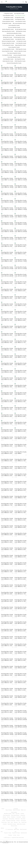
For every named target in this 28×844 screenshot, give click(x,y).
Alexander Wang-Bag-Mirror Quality (14, 63)
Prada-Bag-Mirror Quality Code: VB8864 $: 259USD (21, 149)
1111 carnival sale (9, 829)
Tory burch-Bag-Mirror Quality (14, 27)
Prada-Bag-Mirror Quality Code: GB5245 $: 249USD (20, 681)
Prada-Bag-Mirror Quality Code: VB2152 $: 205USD (7, 238)
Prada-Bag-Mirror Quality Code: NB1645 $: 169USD (20, 423)
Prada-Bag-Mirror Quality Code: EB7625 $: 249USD (21, 763)
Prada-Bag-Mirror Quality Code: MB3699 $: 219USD (7, 578)
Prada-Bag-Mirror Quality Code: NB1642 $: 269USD (7, 415)
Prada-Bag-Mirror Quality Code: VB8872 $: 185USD (21, 179)
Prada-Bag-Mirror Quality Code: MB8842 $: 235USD (7, 460)
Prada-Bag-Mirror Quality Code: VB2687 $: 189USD (7, 230)
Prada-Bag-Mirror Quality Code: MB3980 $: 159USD (7, 548)
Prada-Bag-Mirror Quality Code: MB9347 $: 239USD (20, 437)
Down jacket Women (15, 815)
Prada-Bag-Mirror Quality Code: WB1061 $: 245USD (7, 97)
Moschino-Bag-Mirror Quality (20, 51)
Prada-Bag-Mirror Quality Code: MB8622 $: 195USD (7, 482)
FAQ (1, 831)
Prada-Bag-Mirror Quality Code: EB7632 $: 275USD (21, 741)
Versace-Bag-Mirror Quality (7, 51)
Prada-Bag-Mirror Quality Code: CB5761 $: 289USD (7, 312)
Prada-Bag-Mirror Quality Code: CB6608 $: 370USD (7, 282)
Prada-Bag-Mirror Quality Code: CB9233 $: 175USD (20, 238)
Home (3, 808)
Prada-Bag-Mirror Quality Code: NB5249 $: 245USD (20, 349)
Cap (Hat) (17, 813)
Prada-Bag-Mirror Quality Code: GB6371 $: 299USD (7, 667)
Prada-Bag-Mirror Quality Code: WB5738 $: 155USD (20, 75)
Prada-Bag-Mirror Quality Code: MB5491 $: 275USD (7, 526)
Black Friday (16, 829)
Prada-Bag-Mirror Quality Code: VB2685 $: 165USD (7, 223)
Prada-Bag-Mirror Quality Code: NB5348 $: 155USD (7, 341)
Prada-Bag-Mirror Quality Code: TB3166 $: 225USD (21, 68)
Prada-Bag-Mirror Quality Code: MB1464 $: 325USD (7, 600)
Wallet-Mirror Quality (12, 824)
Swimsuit (16, 822)
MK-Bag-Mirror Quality (7, 37)
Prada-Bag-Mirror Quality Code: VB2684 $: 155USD (21, 216)
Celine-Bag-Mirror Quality (8, 19)
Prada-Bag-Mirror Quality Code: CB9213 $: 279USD (7, 245)
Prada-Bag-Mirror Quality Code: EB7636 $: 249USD (21, 755)
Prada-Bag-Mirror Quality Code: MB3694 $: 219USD (20, 556)
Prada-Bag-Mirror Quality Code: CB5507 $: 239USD (20, 704)
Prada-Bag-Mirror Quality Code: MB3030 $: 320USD (7, 585)
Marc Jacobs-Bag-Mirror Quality (19, 23)
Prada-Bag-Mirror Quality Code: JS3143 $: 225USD (21, 275)
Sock (12, 822)
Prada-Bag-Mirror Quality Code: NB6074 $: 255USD (7, 334)
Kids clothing (11, 818)
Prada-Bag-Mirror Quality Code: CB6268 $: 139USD (7, 290)
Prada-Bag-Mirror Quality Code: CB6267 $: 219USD (20, 304)
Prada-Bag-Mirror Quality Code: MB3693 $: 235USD (7, 556)
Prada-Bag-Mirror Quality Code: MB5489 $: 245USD (7, 519)
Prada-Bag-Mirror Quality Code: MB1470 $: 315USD (7, 615)
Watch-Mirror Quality (21, 824)
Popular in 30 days (16, 832)
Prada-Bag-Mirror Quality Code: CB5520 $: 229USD (7, 704)
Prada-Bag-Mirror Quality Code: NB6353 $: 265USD (20, 319)
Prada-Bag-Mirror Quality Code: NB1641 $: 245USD (20, 408)
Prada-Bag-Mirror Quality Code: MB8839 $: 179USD (20, 445)
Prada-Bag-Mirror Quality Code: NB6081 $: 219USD (7, 327)
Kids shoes (17, 818)
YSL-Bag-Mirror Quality (19, 17)
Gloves (8, 817)
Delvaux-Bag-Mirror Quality (14, 47)
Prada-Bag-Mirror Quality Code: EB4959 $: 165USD (7, 785)
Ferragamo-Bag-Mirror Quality (8, 43)
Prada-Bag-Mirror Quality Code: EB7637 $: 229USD (7, 763)
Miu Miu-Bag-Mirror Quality (20, 29)
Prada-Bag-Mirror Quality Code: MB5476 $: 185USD (20, 511)
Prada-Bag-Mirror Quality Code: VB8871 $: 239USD (7, 179)
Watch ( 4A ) (23, 810)
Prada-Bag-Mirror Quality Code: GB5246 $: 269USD (7, 689)
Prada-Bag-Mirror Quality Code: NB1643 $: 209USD (20, 415)
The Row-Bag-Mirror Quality (8, 45)
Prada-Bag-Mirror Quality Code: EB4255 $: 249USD (21, 785)
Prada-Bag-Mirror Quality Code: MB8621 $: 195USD (20, 474)
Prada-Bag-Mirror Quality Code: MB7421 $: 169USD (20, 482)
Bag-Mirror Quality (7, 813)
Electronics (23, 815)
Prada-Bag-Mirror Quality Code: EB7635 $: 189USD (7, 755)
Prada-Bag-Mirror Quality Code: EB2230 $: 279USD (7, 792)
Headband (13, 817)
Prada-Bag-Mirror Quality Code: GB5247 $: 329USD (20, 689)
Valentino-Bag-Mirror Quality (8, 29)
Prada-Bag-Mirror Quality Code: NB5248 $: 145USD (7, 349)
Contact (14, 835)
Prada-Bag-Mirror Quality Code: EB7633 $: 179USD (7, 748)
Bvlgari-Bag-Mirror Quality (20, 45)
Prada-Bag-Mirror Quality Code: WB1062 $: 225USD (20, 97)
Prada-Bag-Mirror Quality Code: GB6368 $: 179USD (20, 652)
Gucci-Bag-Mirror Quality (19, 13)
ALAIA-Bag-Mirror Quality (8, 59)
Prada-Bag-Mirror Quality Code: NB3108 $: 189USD (7, 408)
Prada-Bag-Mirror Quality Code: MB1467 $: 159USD (20, 600)
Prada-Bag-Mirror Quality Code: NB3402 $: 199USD (20, 400)
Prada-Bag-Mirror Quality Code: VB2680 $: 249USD (21, 201)
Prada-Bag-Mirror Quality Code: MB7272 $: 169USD (7, 489)
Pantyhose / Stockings (10, 820)
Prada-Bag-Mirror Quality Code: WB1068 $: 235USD (20, 119)
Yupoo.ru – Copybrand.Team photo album (15, 837)
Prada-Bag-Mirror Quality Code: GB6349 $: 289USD (20, 667)
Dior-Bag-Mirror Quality (8, 17)
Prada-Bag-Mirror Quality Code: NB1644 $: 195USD (7, 423)
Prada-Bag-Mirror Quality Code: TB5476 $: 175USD (7, 68)
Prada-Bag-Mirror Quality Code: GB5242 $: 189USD (7, 696)
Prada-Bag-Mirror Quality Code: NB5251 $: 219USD (20, 356)
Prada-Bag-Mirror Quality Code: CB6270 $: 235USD (7, 297)
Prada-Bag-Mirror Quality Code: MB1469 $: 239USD (20, 607)
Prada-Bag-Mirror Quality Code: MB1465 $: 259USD (7, 630)
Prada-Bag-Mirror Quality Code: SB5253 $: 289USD (21, 127)
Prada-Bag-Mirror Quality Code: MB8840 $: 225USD (7, 452)
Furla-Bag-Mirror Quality (7, 55)
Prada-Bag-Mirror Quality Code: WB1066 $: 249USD (20, 112)
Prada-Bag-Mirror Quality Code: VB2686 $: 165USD (21, 223)
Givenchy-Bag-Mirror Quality (8, 35)
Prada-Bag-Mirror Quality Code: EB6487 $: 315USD (21, 770)
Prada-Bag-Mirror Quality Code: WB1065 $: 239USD (7, 112)
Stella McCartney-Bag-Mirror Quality (14, 33)
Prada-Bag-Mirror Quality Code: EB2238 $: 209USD (21, 792)
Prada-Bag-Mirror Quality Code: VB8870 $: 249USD (21, 171)
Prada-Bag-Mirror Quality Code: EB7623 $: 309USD (21, 711)
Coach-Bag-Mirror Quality (21, 43)
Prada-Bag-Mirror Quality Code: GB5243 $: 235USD (20, 674)
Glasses (4, 817)
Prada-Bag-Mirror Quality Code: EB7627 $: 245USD (7, 726)
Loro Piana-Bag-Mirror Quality (8, 49)
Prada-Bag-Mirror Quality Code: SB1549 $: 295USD (21, 134)
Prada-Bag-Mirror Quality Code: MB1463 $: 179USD (20, 593)
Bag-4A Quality (9, 810)
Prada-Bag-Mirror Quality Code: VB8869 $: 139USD (7, 171)
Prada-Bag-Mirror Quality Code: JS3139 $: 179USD (21, 260)
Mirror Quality (14, 812)
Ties (19, 822)
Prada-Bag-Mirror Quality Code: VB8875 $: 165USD (7, 193)
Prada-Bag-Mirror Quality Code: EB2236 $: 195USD (21, 800)
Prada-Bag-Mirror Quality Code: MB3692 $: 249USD (20, 548)
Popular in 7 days (7, 832)
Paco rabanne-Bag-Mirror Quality (14, 53)
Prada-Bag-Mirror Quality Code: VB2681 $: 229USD (7, 208)
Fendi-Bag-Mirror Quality (20, 19)
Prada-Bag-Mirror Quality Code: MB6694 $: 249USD (7, 497)
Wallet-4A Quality (16, 810)
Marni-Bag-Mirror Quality (20, 59)
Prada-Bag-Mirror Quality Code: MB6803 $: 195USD (20, 497)
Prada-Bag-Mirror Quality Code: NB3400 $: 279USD (20, 393)
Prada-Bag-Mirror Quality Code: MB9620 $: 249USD (7, 437)
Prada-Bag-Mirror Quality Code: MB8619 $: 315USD (20, 467)
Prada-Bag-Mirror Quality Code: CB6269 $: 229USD (20, 290)
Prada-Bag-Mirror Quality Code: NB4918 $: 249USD (20, 371)
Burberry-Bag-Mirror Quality (8, 21)
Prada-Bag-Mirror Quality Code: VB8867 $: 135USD (7, 164)
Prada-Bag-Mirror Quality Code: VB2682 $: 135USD (21, 208)
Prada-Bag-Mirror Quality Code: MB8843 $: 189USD (20, 460)
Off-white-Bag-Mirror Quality (19, 37)
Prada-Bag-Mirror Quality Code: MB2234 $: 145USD (20, 585)
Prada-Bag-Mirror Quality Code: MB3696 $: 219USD (20, 563)
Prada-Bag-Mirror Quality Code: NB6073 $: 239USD (20, 327)
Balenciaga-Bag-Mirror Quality (8, 31)
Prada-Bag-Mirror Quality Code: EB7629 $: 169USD (7, 733)
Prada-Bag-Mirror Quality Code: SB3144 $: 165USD (7, 134)
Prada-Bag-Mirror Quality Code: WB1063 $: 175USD (7, 105)
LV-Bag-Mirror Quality (8, 13)
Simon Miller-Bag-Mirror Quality (14, 57)
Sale (16, 828)
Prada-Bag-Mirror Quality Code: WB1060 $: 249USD (20, 90)
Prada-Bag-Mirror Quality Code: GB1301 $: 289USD (7, 711)
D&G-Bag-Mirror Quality (20, 35)
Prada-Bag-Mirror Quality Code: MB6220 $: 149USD (20, 504)
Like (15, 831)
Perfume (18, 820)
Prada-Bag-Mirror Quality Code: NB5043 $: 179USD (20, 378)
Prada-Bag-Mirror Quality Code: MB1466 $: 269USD (20, 630)
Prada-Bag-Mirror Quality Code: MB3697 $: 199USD (7, 570)
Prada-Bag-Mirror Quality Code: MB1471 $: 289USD (20, 615)
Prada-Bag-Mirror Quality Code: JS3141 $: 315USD (21, 267)
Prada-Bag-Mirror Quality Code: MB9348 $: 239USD (7, 445)
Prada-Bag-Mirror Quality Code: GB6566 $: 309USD (20, 644)
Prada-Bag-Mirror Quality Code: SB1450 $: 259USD (7, 142)
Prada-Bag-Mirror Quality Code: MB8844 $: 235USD (7, 467)
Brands (2, 828)
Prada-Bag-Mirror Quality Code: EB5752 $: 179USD (7, 777)
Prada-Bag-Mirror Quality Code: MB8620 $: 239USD (7, 474)
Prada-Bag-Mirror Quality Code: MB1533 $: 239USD (20, 622)
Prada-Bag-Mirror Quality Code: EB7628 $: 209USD (21, 726)
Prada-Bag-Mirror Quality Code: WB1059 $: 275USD (7, 90)
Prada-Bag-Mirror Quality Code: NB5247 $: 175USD (20, 341)
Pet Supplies (23, 820)
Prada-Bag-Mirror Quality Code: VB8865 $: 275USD (7, 156)
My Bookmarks (24, 832)
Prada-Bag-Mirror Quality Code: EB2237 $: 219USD (7, 800)
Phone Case (4, 822)
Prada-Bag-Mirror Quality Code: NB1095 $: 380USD (7, 430)
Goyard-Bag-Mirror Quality (8, 39)
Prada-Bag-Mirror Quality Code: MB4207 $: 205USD (20, 541)
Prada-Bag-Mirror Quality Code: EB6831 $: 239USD (7, 770)
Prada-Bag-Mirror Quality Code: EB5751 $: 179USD (21, 777)
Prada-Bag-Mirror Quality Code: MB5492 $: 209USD (20, 526)
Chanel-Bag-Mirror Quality (8, 15)
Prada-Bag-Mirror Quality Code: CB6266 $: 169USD (20, 282)
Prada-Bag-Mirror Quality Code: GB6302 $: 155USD (7, 674)
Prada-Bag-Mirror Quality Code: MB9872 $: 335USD (20, 430)
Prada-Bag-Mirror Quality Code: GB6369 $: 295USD (7, 659)
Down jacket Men (6, 815)
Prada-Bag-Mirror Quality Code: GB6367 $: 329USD (7, 652)
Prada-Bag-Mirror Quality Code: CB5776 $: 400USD (20, 312)
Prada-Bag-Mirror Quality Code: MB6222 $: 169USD (7, 511)
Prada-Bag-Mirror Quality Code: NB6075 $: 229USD (20, 334)
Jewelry (23, 817)
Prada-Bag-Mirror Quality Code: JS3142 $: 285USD (7, 275)
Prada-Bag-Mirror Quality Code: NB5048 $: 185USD (7, 386)
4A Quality (16, 808)
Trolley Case (23, 822)
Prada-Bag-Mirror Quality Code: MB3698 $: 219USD (20, 570)
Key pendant (5, 818)
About (18, 835)
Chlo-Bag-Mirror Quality (21, 41)
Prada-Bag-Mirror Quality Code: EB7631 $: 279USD (7, 741)
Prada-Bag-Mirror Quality (20, 15)
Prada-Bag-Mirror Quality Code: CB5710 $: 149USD (7, 319)
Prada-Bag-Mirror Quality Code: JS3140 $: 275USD (7, 267)
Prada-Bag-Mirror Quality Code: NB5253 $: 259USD (7, 363)
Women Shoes (14, 825)
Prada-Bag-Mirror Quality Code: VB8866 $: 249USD (21, 156)
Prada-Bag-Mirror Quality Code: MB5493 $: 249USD (7, 534)
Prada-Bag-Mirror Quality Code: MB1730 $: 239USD (7, 593)
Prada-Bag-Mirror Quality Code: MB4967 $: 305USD (7, 541)
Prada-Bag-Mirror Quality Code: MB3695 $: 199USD (7, 563)
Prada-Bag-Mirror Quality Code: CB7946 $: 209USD (7, 253)
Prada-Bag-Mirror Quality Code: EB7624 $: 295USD (7, 718)
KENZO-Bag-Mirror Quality (20, 61)
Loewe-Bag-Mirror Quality (20, 21)
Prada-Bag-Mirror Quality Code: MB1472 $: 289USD (7, 622)
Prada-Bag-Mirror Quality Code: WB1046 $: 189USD (7, 75)
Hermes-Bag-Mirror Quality (14, 25)
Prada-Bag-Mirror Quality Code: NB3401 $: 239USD (7, 400)
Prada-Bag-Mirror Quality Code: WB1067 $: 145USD (7, 119)
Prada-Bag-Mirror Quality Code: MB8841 (20, 452)
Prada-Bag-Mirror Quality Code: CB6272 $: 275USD (7, 304)
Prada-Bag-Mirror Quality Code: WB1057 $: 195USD (7, 83)
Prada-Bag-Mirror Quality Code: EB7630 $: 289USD (21, 733)
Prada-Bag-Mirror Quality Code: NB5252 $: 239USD (7, 371)
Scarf (9, 822)
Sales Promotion (23, 829)
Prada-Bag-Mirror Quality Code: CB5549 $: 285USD (20, 696)
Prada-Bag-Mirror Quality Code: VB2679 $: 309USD (21, 230)
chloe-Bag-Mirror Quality (20, 39)
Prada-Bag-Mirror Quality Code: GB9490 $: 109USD (7, 637)
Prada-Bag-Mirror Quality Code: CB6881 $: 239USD (7, 260)
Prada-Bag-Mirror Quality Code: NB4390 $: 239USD (20, 386)
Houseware (18, 817)
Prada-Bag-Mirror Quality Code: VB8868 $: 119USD (21, 164)
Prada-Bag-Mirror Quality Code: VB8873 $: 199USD (7, 186)
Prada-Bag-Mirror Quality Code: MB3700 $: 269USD (20, 578)
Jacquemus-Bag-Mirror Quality (19, 55)
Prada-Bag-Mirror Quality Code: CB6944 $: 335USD (20, 253)
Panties (3, 820)
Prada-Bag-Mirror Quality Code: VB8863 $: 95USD (7, 149)
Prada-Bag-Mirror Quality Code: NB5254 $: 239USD (20, 363)
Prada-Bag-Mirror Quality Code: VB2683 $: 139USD (7, 216)
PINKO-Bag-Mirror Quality (21, 49)
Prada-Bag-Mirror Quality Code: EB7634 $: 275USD (21, 748)
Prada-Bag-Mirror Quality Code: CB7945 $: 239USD (20, 245)
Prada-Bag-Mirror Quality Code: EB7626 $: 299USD (21, 718)
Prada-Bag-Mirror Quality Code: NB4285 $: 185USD (7, 393)
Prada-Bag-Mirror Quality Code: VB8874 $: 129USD (21, 186)
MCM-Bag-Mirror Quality (21, 31)
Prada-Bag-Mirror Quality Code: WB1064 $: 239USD (20, 105)
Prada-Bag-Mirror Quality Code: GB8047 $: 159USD (7, 644)
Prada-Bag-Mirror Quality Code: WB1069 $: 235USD (7, 127)
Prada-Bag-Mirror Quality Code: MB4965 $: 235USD (20, 534)
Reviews (10, 835)
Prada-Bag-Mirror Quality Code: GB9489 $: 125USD (20, 637)
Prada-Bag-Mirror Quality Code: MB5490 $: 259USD (20, 519)
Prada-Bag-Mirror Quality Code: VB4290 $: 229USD (7, 201)
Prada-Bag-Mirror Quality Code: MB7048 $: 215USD (20, 489)
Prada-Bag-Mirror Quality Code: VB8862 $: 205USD (21, 142)
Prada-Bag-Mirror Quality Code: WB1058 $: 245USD (20, 83)
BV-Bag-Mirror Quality (6, 23)
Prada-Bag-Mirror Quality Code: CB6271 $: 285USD (20, 297)
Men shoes (23, 818)
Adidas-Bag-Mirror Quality (8, 61)
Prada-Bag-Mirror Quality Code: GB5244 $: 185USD (7, 681)
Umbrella (5, 824)
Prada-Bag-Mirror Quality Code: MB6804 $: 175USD (7, 504)
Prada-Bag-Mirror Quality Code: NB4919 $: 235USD (7, 378)
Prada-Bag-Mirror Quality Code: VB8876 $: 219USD (21, 193)
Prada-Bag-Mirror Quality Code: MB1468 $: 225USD (7, 607)
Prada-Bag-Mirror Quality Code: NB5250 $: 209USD (7, 356)
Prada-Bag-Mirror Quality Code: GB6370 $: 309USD (20, 659)
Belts (13, 813)
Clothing (22, 813)
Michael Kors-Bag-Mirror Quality (8, 41)
